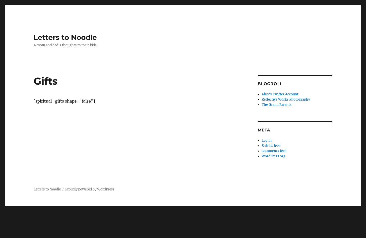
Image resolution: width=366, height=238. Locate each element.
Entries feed (271, 146)
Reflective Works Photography (286, 99)
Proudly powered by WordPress (90, 189)
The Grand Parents (277, 105)
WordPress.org (273, 156)
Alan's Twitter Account (280, 94)
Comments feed (274, 151)
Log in (267, 140)
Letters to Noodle (65, 37)
